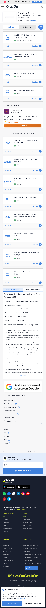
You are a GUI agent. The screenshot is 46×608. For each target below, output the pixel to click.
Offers (27, 27)
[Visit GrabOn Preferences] (23, 387)
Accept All (12, 603)
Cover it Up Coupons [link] (10, 414)
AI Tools (5, 520)
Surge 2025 (6, 523)
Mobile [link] (11, 451)
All (11, 27)
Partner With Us (8, 560)
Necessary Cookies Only (33, 603)
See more (6, 446)
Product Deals (7, 529)
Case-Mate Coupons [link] (10, 417)
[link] (9, 495)
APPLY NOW (22, 126)
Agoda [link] (6, 443)
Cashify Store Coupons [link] (10, 407)
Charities (5, 532)
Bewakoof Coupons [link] (9, 400)
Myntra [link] (6, 429)
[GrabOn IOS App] (23, 487)
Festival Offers (28, 529)
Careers (5, 557)
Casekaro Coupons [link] (9, 410)
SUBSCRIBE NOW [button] (23, 471)
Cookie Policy (20, 599)
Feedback (6, 566)
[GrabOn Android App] (9, 487)
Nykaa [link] (5, 433)
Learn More (20, 510)
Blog (4, 526)
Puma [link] (5, 440)
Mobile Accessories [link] (21, 451)
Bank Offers (27, 526)
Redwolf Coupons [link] (9, 404)
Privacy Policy (7, 548)
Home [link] (4, 451)
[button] (40, 27)
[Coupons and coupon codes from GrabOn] (12, 7)
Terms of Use (7, 551)
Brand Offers (27, 523)
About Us (6, 545)
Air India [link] (6, 436)
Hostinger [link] (7, 426)
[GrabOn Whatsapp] (4, 495)
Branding (6, 554)
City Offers (26, 520)
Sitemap (5, 563)
